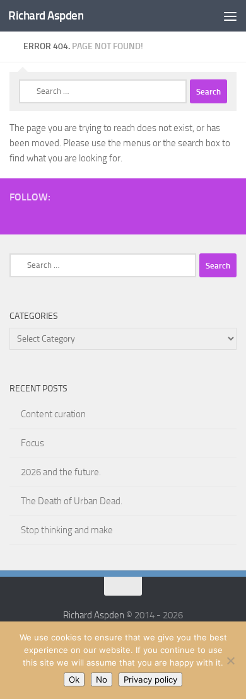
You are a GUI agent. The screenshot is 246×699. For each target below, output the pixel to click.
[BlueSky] (148, 216)
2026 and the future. (61, 472)
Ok (74, 679)
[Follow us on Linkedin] (229, 215)
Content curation (53, 414)
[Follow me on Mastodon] (188, 215)
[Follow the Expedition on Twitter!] (208, 215)
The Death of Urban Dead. (71, 501)
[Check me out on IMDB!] (168, 215)
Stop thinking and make (67, 530)
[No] (230, 660)
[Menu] (230, 16)
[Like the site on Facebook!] (107, 215)
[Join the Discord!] (87, 215)
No (101, 679)
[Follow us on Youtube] (47, 215)
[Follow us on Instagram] (128, 215)
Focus (32, 443)
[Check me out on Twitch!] (67, 215)
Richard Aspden (45, 15)
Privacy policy (150, 679)
